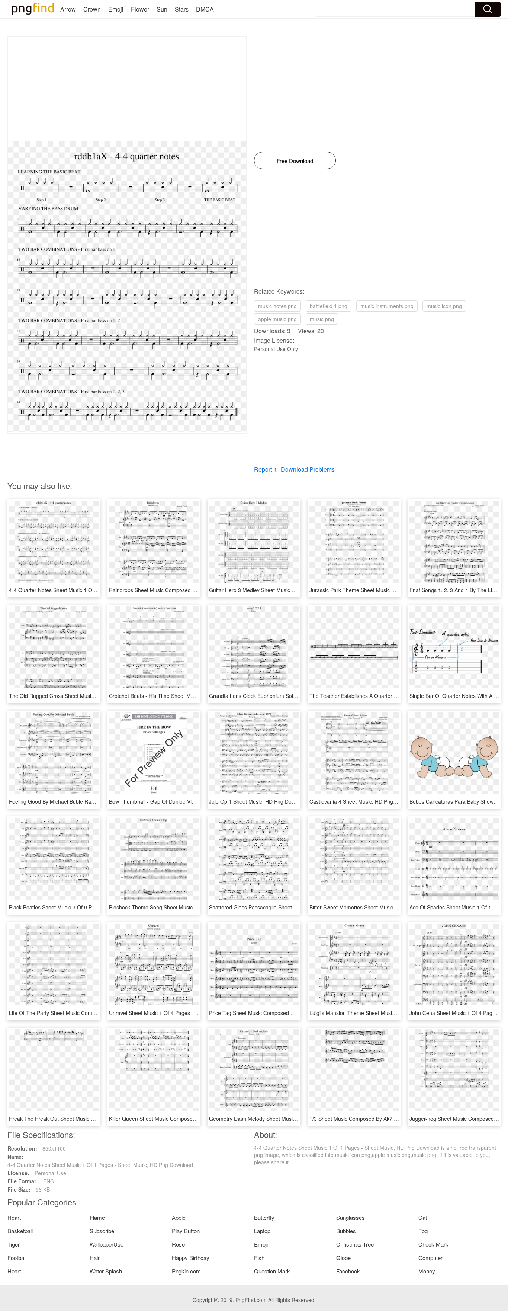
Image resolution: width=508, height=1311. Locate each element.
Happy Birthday (190, 1257)
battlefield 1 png (328, 306)
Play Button (186, 1231)
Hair (95, 1257)
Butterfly (264, 1217)
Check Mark (433, 1244)
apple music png (277, 319)
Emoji (115, 9)
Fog (423, 1231)
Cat (422, 1217)
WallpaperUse (106, 1244)
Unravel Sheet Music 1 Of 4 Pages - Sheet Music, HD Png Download (189, 1013)
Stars (182, 9)
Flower (140, 9)
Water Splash (106, 1271)
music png (322, 319)
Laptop (262, 1231)
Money (426, 1271)
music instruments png (387, 306)
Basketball (20, 1231)
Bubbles (346, 1231)
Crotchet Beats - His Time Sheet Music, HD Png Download (177, 695)
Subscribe (102, 1231)
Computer (430, 1257)
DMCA (205, 9)
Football (16, 1257)
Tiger (13, 1244)
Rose (178, 1244)
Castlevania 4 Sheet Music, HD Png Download (363, 801)
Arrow (68, 9)
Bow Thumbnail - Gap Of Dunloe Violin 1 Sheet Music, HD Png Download (195, 801)
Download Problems (308, 469)
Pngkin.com (186, 1271)
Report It (265, 469)
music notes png (277, 306)
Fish (259, 1257)
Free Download (295, 161)
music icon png (444, 306)
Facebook (348, 1271)
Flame (97, 1217)
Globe (343, 1257)
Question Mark (272, 1271)
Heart (14, 1217)
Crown (92, 9)
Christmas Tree (355, 1244)
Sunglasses (350, 1217)
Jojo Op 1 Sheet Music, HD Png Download (258, 801)
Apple (179, 1217)
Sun (162, 9)
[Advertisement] (127, 89)
